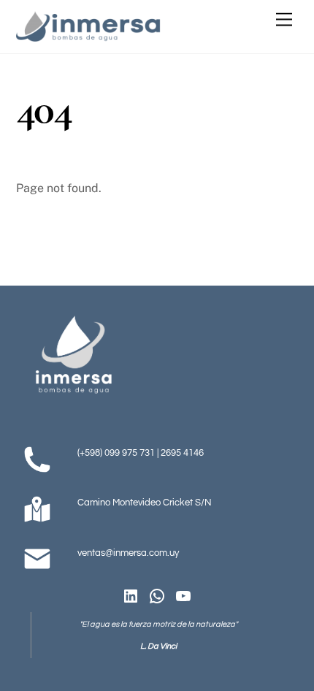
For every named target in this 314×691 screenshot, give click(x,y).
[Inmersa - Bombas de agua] (89, 35)
